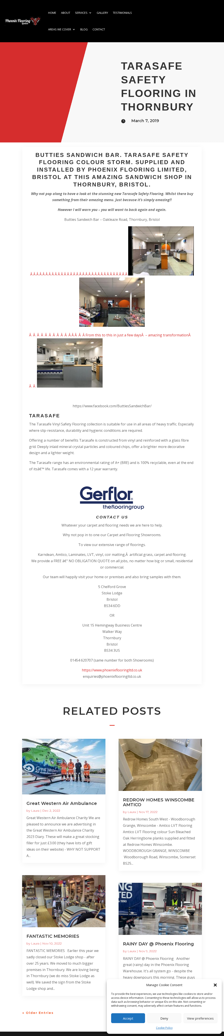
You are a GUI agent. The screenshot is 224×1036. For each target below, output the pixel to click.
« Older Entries (38, 1013)
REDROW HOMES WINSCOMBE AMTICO (158, 802)
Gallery (102, 13)
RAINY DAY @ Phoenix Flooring (158, 943)
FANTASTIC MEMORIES (52, 936)
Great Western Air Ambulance (61, 803)
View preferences (200, 1018)
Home (52, 13)
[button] (215, 985)
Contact (99, 29)
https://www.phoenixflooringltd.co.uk (112, 670)
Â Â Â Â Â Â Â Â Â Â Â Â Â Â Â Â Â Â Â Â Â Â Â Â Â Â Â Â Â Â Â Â (79, 274)
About (65, 13)
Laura (35, 811)
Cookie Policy (164, 1028)
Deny (164, 1018)
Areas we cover (59, 29)
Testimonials (122, 13)
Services (81, 13)
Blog (84, 29)
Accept (128, 1018)
